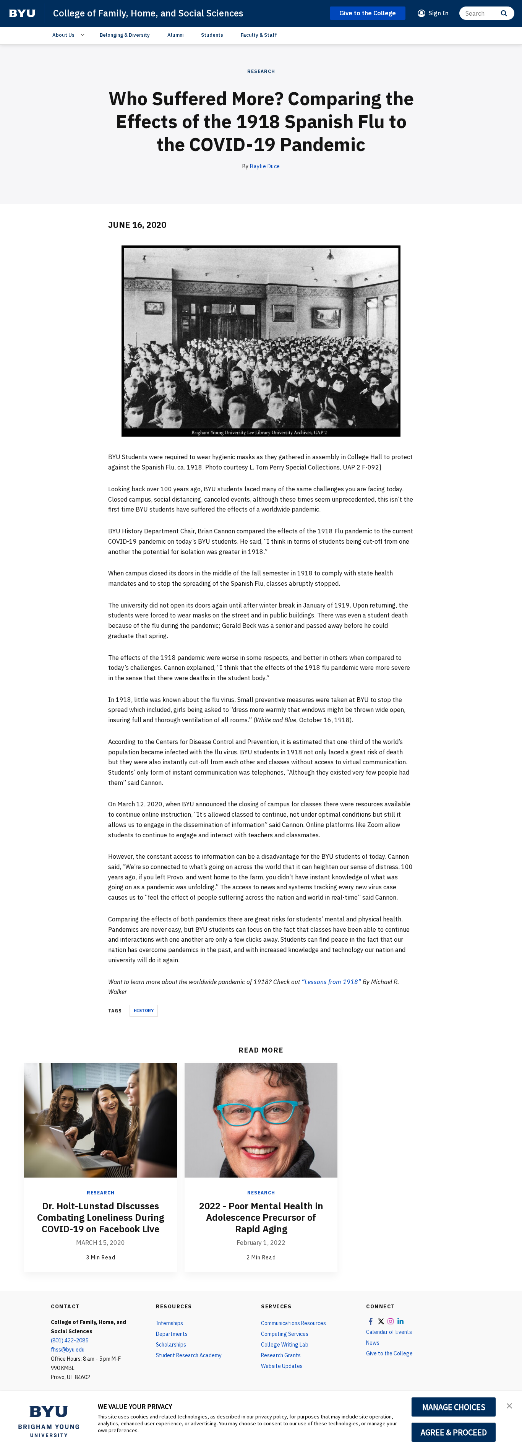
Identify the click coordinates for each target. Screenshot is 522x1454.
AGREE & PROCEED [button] (454, 1432)
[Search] (504, 13)
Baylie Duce (265, 166)
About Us (63, 35)
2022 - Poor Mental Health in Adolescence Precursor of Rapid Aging (261, 1217)
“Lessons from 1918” (331, 982)
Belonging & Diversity (125, 35)
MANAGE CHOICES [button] (453, 1407)
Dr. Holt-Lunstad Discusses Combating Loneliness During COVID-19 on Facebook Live (100, 1217)
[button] (509, 1405)
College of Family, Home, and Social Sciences (148, 13)
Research (261, 71)
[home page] (22, 13)
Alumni (175, 35)
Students (212, 35)
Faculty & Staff (259, 35)
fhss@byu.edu (67, 1349)
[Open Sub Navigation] (84, 35)
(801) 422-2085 (69, 1340)
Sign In (438, 13)
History (144, 1010)
